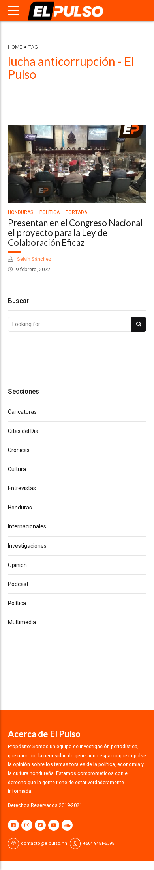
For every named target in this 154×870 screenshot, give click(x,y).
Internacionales (27, 526)
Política (49, 212)
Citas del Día (23, 431)
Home (15, 47)
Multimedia (22, 622)
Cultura (17, 469)
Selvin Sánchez (33, 259)
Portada (76, 212)
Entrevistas (22, 488)
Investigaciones (27, 546)
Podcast (18, 584)
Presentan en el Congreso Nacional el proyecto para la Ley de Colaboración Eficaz (75, 232)
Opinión (17, 565)
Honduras (20, 212)
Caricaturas (22, 412)
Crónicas (19, 450)
